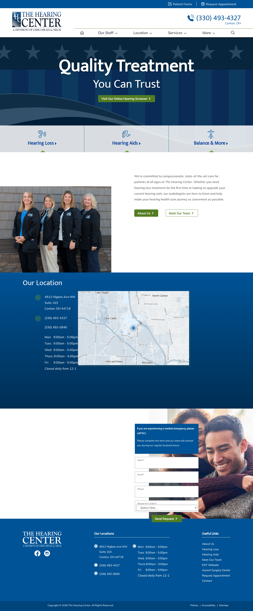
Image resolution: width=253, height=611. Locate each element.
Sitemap (223, 605)
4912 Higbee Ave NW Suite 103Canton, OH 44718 (60, 302)
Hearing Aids (210, 554)
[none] (108, 32)
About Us (143, 213)
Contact (207, 580)
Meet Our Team (179, 213)
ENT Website (210, 565)
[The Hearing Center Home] (36, 21)
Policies (194, 605)
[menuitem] (82, 32)
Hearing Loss (210, 549)
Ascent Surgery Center (216, 570)
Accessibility (208, 605)
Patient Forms (182, 4)
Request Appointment (220, 4)
